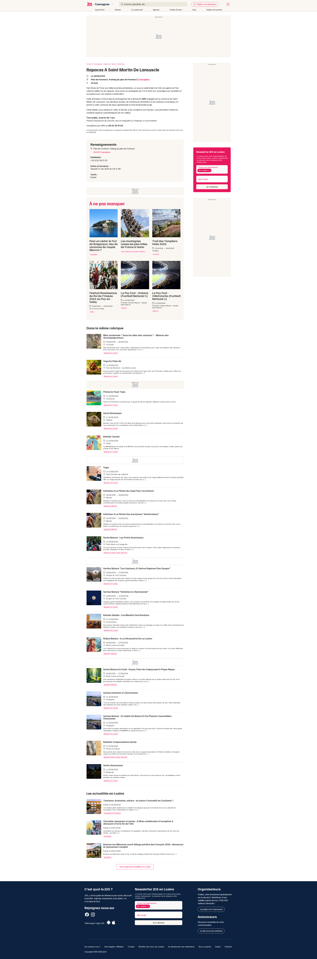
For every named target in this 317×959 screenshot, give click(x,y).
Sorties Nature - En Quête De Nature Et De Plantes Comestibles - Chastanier (138, 717)
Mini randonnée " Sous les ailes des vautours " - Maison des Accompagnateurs (136, 336)
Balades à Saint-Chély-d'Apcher (115, 553)
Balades (121, 64)
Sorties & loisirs (176, 10)
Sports (114, 64)
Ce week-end (137, 10)
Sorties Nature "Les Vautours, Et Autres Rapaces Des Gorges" (137, 568)
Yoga (106, 467)
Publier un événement (206, 4)
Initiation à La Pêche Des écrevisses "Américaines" (131, 514)
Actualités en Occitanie (112, 813)
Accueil (89, 64)
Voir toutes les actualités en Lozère (135, 866)
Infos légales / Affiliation (114, 947)
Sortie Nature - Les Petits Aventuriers (123, 537)
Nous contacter (205, 947)
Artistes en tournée (214, 10)
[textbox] (212, 170)
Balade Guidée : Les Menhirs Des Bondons (126, 615)
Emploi (218, 947)
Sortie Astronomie (113, 765)
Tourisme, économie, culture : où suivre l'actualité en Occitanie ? (138, 800)
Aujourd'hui (99, 10)
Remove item (209, 170)
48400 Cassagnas (101, 152)
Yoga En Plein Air (112, 361)
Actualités (107, 836)
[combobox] (212, 169)
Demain (118, 10)
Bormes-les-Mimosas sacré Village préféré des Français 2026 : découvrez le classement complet (143, 845)
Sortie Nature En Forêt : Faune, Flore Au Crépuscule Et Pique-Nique (139, 669)
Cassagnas (102, 4)
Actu (194, 10)
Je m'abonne (212, 187)
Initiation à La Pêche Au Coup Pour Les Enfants (128, 490)
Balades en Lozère (111, 353)
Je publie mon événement (211, 909)
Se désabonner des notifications (181, 947)
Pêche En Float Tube (114, 391)
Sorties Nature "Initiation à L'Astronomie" (125, 591)
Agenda (156, 10)
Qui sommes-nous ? (92, 947)
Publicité (228, 947)
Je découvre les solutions (211, 931)
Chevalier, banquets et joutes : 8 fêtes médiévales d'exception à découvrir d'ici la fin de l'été (138, 822)
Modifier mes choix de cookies (151, 947)
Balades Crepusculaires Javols (120, 742)
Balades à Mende (110, 506)
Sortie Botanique (112, 413)
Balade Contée (111, 436)
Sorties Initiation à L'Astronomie (120, 692)
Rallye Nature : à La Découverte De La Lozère (127, 638)
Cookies (131, 947)
